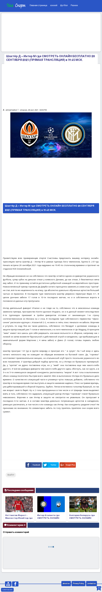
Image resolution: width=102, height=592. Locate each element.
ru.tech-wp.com (7, 589)
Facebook (36, 465)
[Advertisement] (51, 32)
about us (66, 583)
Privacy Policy (78, 583)
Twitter (53, 465)
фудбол (10, 475)
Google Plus (70, 465)
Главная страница (38, 5)
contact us (91, 583)
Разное (74, 5)
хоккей (53, 5)
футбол (64, 5)
